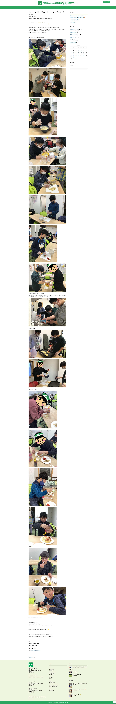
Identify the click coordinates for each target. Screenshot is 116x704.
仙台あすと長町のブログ (74, 34)
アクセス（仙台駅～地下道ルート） (54, 685)
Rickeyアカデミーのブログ (74, 29)
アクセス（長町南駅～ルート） (53, 686)
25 (76, 55)
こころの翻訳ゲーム (73, 22)
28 (83, 55)
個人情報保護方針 (51, 690)
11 (76, 52)
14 (83, 52)
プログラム (50, 678)
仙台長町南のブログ (32, 657)
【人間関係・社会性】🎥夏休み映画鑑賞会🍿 (77, 17)
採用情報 (50, 689)
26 (78, 55)
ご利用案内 (50, 681)
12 (78, 52)
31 (73, 57)
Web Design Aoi (65, 702)
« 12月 (71, 58)
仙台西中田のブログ (73, 37)
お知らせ (71, 39)
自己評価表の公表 (73, 42)
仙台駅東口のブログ (73, 32)
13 (81, 52)
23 (71, 55)
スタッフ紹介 (50, 677)
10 (73, 52)
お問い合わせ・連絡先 (52, 682)
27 (81, 55)
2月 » (76, 58)
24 (73, 55)
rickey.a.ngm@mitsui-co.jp (35, 650)
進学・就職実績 (51, 668)
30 (71, 57)
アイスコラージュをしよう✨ (74, 19)
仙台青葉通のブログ (51, 669)
